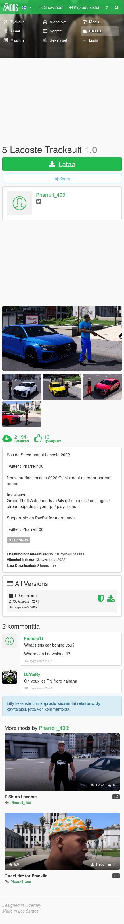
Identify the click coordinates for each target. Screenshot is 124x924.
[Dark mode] (108, 7)
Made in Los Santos (20, 911)
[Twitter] (38, 201)
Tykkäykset (52, 441)
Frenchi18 (34, 638)
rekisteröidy (88, 703)
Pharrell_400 (50, 194)
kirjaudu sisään (55, 703)
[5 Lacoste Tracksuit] (62, 338)
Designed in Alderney (21, 905)
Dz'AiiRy (32, 674)
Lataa (65, 164)
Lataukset (21, 441)
